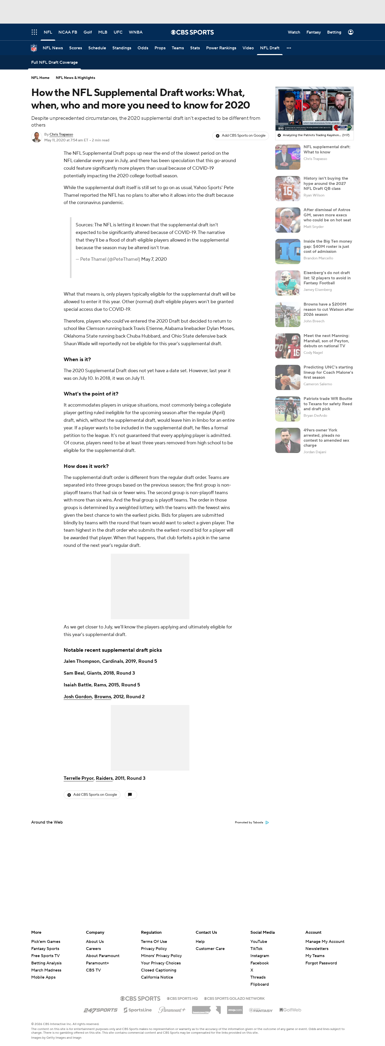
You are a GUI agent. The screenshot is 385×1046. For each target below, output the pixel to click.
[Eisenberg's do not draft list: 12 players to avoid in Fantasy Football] (287, 283)
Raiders (104, 778)
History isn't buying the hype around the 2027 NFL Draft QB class (326, 183)
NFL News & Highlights (75, 78)
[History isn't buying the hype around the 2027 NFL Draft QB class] (287, 188)
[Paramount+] (172, 1008)
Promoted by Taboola (249, 822)
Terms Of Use (154, 941)
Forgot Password (321, 963)
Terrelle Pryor (79, 778)
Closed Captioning (158, 970)
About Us (95, 941)
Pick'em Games (45, 941)
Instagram (259, 955)
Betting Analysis (46, 963)
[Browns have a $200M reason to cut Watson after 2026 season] (287, 314)
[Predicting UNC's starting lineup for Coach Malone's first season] (287, 377)
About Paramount (102, 955)
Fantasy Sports (45, 948)
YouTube (258, 941)
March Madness (46, 970)
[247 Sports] (101, 1009)
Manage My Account (324, 941)
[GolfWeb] (290, 1010)
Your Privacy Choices (161, 963)
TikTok (256, 948)
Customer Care (210, 948)
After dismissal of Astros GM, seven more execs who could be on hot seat (327, 214)
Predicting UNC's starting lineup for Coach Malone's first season (328, 372)
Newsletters (316, 948)
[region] (315, 109)
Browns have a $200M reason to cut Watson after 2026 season (329, 309)
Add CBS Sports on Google (244, 135)
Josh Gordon (78, 697)
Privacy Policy (154, 948)
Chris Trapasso (61, 134)
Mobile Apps (43, 977)
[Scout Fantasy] (261, 1009)
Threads (258, 977)
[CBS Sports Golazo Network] (234, 998)
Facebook (259, 963)
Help (200, 941)
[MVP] (235, 1008)
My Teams (314, 955)
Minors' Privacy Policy (161, 955)
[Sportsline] (138, 1009)
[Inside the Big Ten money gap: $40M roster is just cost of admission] (287, 251)
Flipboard (259, 984)
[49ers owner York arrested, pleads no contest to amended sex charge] (287, 440)
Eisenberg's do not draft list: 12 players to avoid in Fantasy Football (327, 277)
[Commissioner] (206, 1008)
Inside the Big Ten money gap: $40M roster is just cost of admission (328, 246)
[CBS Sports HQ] (182, 998)
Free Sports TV (45, 955)
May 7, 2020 (154, 259)
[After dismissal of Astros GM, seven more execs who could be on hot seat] (287, 220)
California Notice (157, 977)
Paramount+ (97, 963)
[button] (289, 48)
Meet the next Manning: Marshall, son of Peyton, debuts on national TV (326, 340)
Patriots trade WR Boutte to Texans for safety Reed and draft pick (328, 403)
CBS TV (93, 970)
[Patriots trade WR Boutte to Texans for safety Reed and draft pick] (287, 408)
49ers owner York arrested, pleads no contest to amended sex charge (326, 438)
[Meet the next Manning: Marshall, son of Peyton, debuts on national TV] (287, 346)
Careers (93, 948)
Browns (102, 697)
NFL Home (40, 78)
